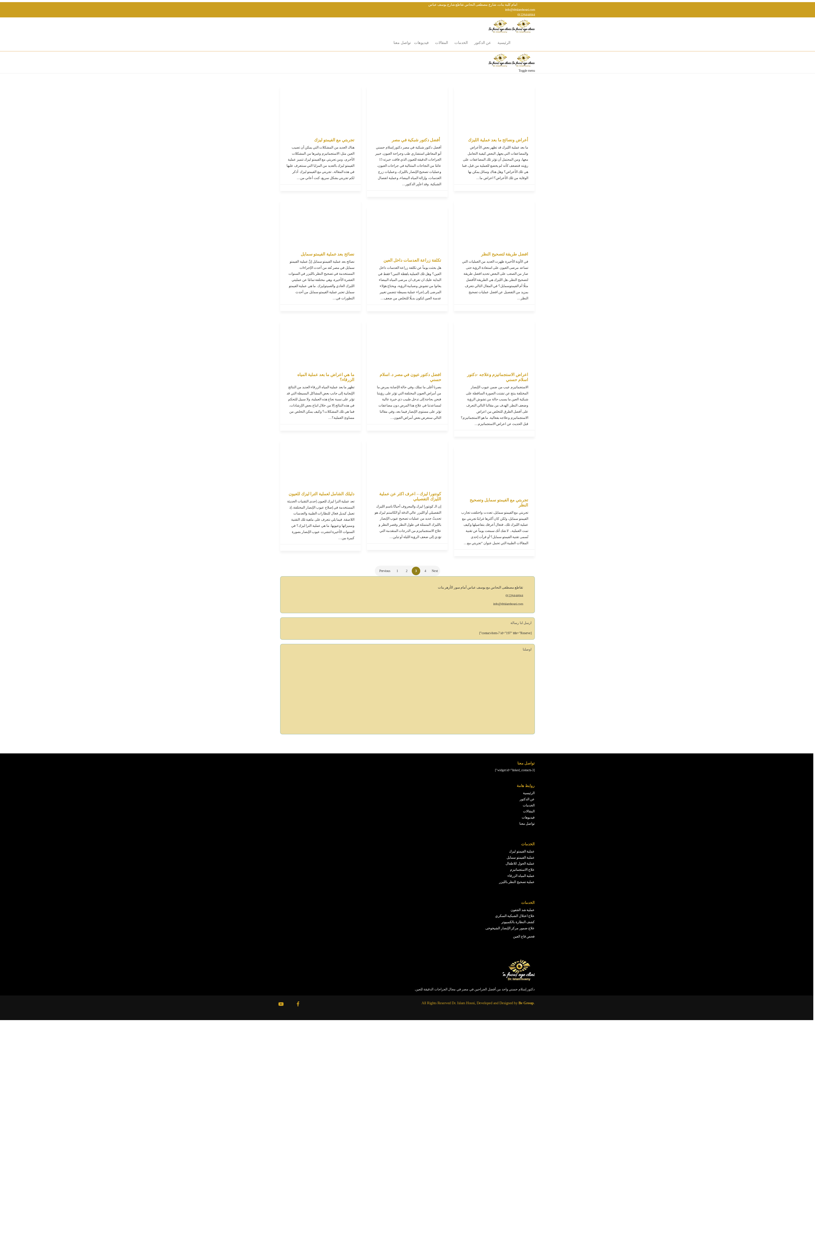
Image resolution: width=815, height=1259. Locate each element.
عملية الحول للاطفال (520, 863)
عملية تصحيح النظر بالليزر (517, 882)
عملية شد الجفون (523, 910)
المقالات (441, 43)
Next (435, 571)
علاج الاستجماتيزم (522, 869)
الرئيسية (503, 43)
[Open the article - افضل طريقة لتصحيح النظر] (494, 222)
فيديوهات (421, 43)
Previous (384, 571)
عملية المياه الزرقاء (521, 876)
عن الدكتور (482, 43)
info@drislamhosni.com (520, 9)
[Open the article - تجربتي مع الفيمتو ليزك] (320, 108)
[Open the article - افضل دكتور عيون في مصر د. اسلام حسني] (407, 343)
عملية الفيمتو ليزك (522, 851)
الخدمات (461, 43)
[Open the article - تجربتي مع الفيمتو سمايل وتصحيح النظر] (494, 468)
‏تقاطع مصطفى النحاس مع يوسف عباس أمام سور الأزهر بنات (480, 587)
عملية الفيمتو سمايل (521, 857)
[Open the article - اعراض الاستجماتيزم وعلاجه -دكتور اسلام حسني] (494, 343)
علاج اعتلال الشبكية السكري (515, 916)
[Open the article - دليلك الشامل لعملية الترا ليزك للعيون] (320, 462)
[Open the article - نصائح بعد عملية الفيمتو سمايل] (320, 222)
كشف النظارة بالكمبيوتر (518, 922)
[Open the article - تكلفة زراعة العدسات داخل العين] (407, 228)
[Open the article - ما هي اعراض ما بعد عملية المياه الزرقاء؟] (320, 343)
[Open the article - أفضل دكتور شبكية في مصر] (407, 108)
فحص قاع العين (524, 936)
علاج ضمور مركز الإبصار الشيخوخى (510, 928)
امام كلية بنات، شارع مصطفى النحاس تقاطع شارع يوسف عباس (472, 4)
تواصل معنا (402, 43)
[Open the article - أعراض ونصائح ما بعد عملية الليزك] (494, 108)
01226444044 (526, 15)
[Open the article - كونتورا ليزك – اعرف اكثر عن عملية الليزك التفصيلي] (407, 462)
